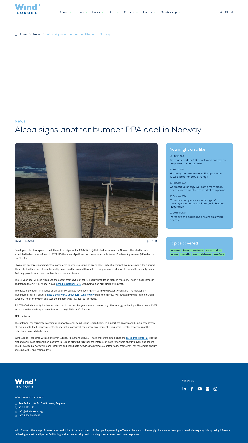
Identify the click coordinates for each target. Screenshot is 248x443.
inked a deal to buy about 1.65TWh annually (70, 295)
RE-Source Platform (137, 338)
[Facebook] (192, 389)
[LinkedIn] (184, 389)
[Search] (221, 12)
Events (148, 12)
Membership (169, 12)
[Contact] (226, 12)
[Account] (232, 12)
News (80, 12)
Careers (129, 12)
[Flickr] (207, 389)
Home (22, 34)
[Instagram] (215, 389)
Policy (96, 12)
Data (112, 12)
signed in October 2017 (68, 284)
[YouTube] (199, 389)
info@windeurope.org (31, 411)
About (64, 12)
